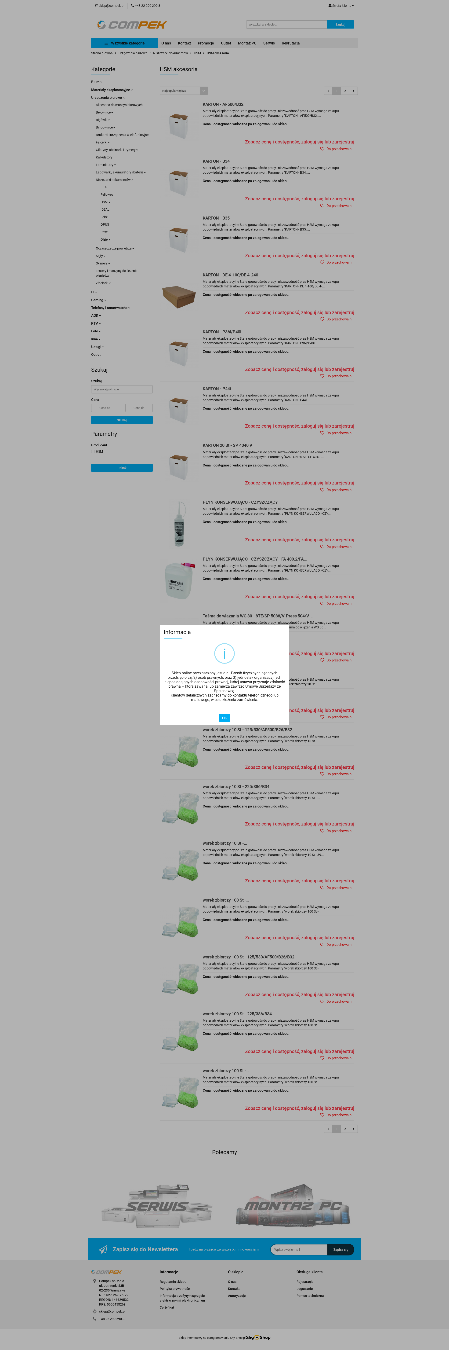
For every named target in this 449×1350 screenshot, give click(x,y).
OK (224, 717)
